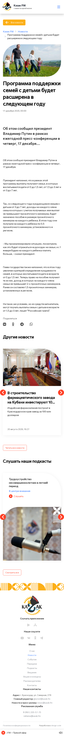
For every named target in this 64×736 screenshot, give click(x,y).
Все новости (17, 22)
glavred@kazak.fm (42, 699)
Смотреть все (12, 572)
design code (56, 725)
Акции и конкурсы (32, 676)
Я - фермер (15, 487)
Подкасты (32, 668)
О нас (32, 651)
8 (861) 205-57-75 (32, 712)
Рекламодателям (32, 681)
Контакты (32, 685)
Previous (3, 393)
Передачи (32, 663)
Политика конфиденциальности (16, 725)
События (32, 659)
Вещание (32, 672)
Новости (32, 655)
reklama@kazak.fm (32, 716)
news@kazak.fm (44, 702)
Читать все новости (14, 448)
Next (61, 393)
